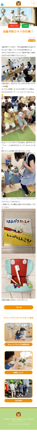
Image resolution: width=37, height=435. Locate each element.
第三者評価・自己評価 (9, 419)
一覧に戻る (18, 307)
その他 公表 (30, 419)
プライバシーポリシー (19, 421)
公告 (24, 419)
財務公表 (19, 419)
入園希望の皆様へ (14, 26)
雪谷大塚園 (32, 40)
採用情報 (25, 26)
